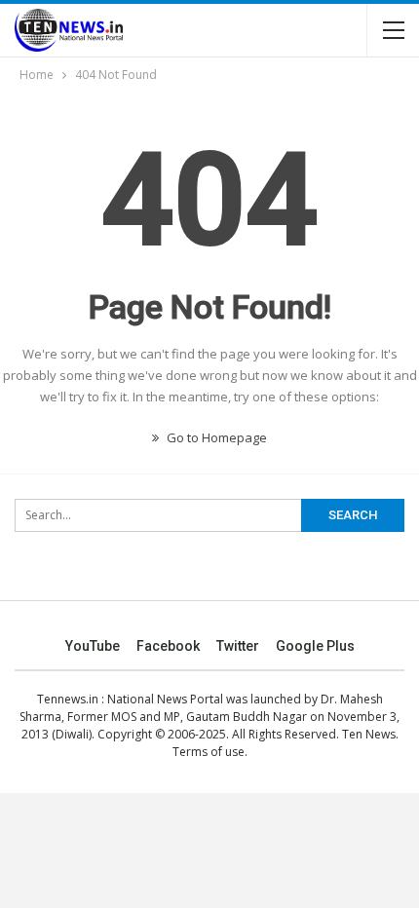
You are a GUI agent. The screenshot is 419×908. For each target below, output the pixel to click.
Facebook (168, 646)
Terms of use (208, 751)
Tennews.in (67, 699)
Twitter (237, 646)
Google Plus (315, 646)
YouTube (92, 646)
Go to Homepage (215, 437)
